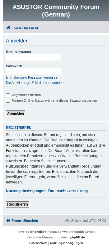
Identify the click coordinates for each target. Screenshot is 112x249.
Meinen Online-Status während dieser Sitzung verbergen (54, 100)
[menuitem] (38, 243)
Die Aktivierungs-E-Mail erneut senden (34, 83)
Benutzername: (18, 52)
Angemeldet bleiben (26, 95)
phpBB (39, 231)
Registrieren (17, 204)
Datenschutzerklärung (68, 191)
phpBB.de (77, 237)
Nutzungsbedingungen (25, 191)
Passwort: (14, 66)
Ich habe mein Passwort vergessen (32, 77)
